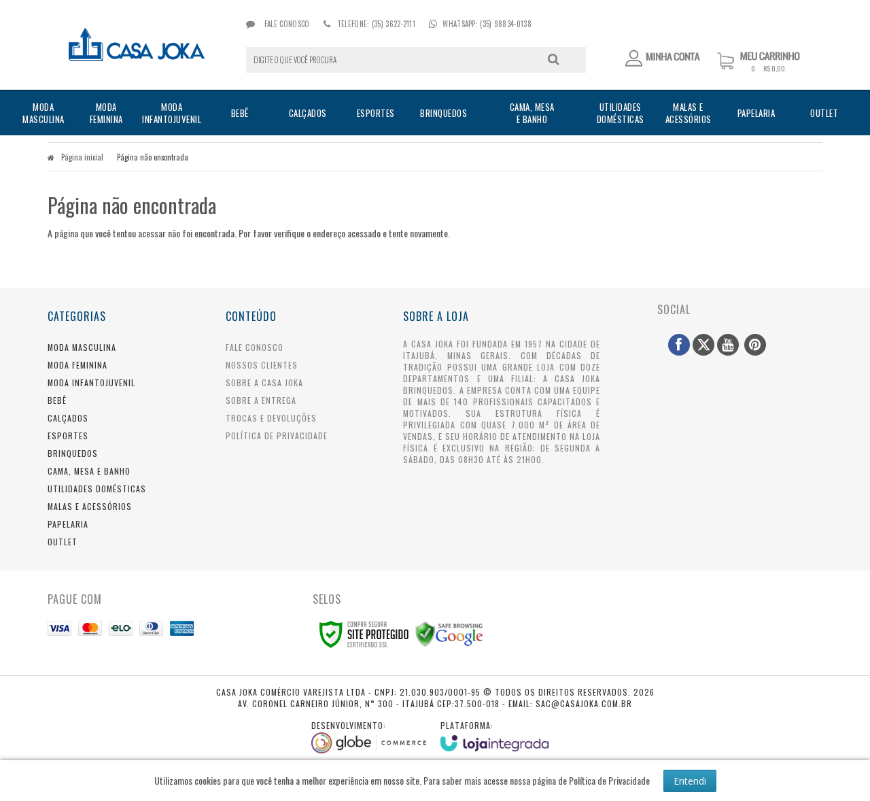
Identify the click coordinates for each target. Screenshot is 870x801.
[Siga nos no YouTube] (728, 345)
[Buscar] (553, 59)
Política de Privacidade (277, 435)
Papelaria (68, 524)
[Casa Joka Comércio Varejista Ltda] (137, 45)
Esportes (68, 435)
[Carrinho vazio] (770, 69)
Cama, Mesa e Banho (89, 471)
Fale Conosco (285, 23)
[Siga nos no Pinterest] (755, 345)
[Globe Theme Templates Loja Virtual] (369, 736)
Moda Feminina (77, 365)
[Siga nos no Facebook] (679, 345)
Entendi (690, 780)
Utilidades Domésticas (97, 488)
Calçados (68, 418)
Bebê (57, 400)
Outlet (62, 541)
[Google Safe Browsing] (449, 632)
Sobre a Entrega (261, 400)
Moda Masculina (82, 347)
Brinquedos (73, 453)
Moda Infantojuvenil (91, 382)
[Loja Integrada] (494, 735)
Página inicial (82, 157)
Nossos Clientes (262, 365)
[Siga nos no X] (703, 345)
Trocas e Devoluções (271, 418)
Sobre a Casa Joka (264, 382)
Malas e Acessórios (90, 506)
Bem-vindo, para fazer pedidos (663, 58)
